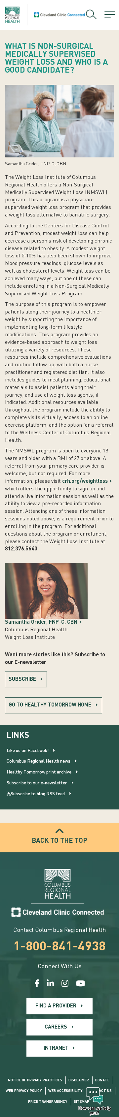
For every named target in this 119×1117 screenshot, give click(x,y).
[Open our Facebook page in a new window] (36, 984)
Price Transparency (47, 1102)
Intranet (56, 1048)
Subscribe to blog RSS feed (38, 794)
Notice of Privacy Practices (35, 1080)
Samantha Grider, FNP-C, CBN (41, 622)
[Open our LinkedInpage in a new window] (50, 984)
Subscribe (22, 679)
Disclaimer (78, 1080)
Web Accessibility (65, 1091)
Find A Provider (55, 1006)
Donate (102, 1080)
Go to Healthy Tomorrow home (50, 705)
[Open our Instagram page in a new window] (64, 984)
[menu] (109, 15)
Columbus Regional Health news (38, 761)
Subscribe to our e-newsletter (37, 783)
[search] (91, 15)
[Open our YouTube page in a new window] (80, 984)
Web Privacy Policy (24, 1091)
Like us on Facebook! (28, 750)
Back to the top (59, 841)
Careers (56, 1027)
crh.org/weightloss (85, 481)
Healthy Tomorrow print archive (39, 772)
